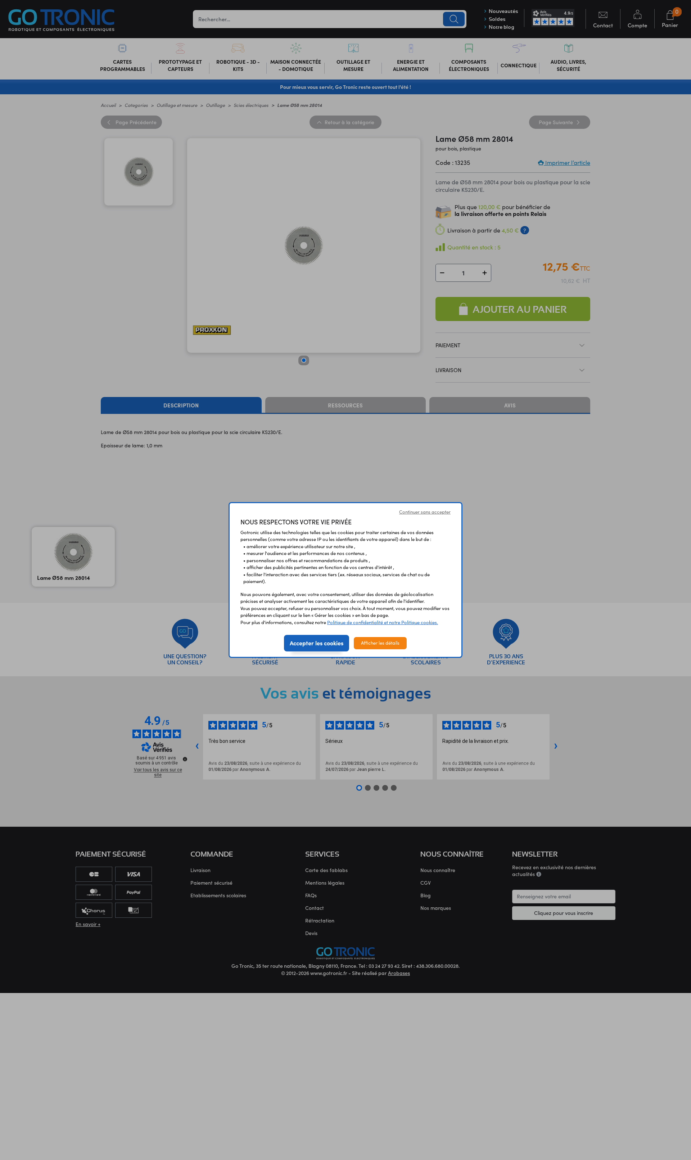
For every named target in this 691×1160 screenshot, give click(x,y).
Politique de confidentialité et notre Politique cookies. (382, 622)
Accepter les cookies (316, 643)
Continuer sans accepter (425, 512)
